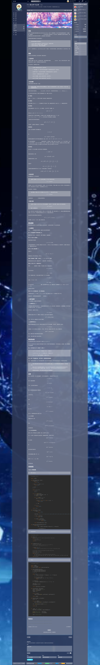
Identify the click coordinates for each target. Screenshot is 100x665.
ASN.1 (42, 296)
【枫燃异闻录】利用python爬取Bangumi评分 (84, 9)
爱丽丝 (32, 230)
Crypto (59, 6)
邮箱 (43, 655)
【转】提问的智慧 (80, 6)
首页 (29, 10)
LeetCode (19, 26)
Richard (29, 6)
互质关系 (52, 60)
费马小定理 (35, 198)
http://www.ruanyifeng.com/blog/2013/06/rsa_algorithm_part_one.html (40, 620)
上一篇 (29, 637)
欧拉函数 (38, 90)
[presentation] (42, 90)
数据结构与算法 (55, 6)
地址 (58, 655)
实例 (48, 296)
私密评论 (68, 653)
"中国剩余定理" (38, 141)
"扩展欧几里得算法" (37, 284)
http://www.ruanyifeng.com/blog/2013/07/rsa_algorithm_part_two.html (40, 623)
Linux (19, 28)
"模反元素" (40, 208)
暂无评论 (45, 6)
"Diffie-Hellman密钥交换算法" (38, 34)
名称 (28, 655)
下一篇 (70, 637)
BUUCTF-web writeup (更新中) (81, 15)
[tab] (76, 4)
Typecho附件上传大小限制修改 (82, 12)
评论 (28, 644)
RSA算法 (30, 50)
